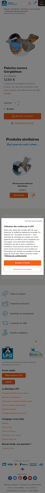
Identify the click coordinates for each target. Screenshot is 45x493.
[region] (22, 246)
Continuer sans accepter (33, 221)
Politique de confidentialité (15, 256)
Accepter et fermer (22, 263)
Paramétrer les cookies (23, 269)
